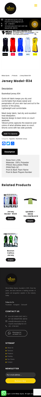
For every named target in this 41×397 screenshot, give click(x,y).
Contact (9, 362)
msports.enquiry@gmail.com (17, 324)
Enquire (10, 218)
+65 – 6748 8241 (13, 326)
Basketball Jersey (21, 139)
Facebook (8, 305)
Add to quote (10, 134)
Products (10, 353)
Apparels (12, 139)
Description (9, 151)
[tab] (10, 152)
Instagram (16, 305)
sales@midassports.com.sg (17, 321)
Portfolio (10, 356)
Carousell (24, 305)
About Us (10, 348)
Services (10, 350)
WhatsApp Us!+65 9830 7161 (16, 333)
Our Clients (11, 359)
